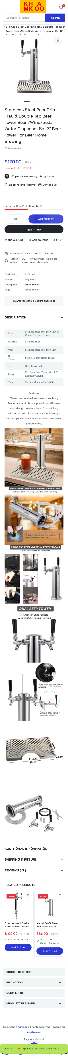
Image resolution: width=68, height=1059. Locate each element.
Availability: (11, 274)
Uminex (22, 1026)
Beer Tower (32, 284)
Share (59, 240)
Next (60, 923)
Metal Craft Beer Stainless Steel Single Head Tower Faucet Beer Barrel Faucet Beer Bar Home (48, 925)
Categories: (11, 284)
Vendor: (9, 279)
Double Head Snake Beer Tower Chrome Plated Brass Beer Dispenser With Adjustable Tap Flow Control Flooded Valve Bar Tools (17, 925)
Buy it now (34, 229)
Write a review (13, 148)
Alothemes (34, 1032)
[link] (28, 895)
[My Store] (33, 7)
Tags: (8, 289)
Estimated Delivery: (21, 253)
